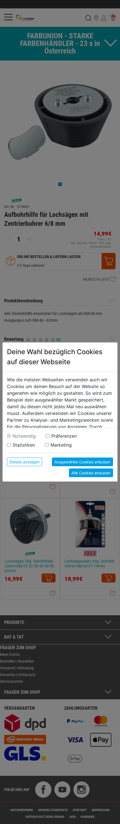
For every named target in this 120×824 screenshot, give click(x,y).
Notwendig (24, 436)
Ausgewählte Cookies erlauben (82, 461)
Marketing (61, 445)
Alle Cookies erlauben (91, 472)
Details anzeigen (24, 461)
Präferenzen (64, 436)
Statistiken (24, 445)
